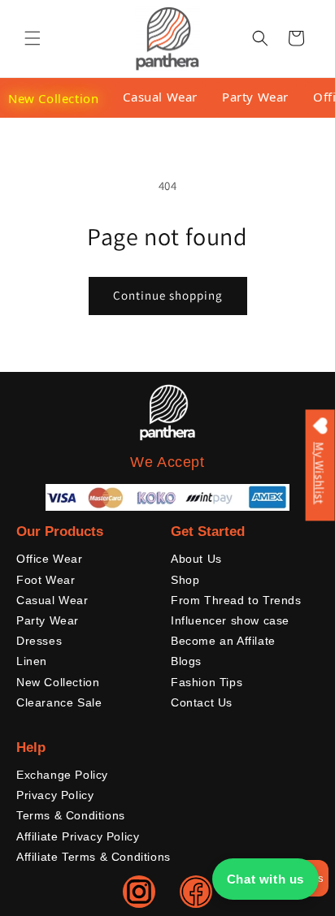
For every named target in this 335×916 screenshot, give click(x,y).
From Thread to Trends (236, 600)
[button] (32, 38)
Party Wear (255, 97)
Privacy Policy (55, 795)
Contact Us (202, 702)
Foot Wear (45, 579)
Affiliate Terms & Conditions (93, 856)
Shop (185, 579)
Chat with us (265, 879)
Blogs (186, 661)
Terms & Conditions (70, 815)
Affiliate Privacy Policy (77, 836)
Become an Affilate (223, 640)
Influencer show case (230, 620)
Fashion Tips (206, 682)
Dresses (39, 640)
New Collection (53, 98)
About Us (196, 558)
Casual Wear (160, 97)
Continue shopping (168, 295)
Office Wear (49, 558)
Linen (31, 661)
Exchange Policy (62, 774)
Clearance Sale (59, 702)
